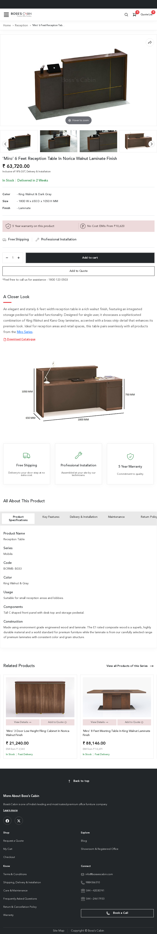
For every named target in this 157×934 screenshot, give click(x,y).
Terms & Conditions (15, 874)
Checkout (9, 857)
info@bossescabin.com (99, 874)
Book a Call (120, 913)
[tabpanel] (78, 586)
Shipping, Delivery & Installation (22, 882)
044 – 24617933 (95, 898)
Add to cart (90, 257)
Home (7, 25)
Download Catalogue (21, 339)
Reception (21, 25)
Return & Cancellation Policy (20, 907)
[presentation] (5, 144)
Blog (84, 841)
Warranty (8, 915)
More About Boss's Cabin (21, 796)
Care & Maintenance (15, 890)
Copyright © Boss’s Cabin (87, 930)
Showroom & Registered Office (99, 849)
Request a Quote (13, 841)
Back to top (81, 781)
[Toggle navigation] (6, 15)
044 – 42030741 (95, 890)
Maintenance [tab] (116, 517)
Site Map (58, 930)
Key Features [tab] (50, 517)
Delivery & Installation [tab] (84, 517)
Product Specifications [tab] (18, 519)
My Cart (7, 849)
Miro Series (25, 332)
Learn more (10, 810)
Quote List (147, 13)
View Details (21, 722)
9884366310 (93, 882)
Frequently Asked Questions (20, 898)
